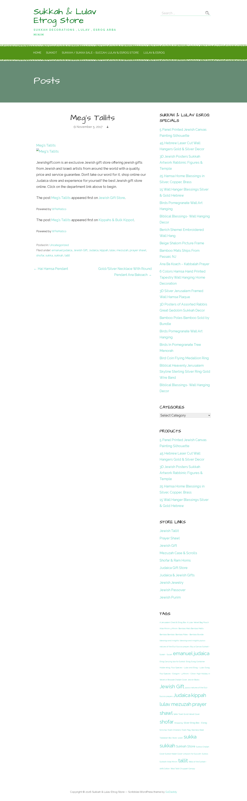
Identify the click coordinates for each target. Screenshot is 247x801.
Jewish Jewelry (171, 583)
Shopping (178, 723)
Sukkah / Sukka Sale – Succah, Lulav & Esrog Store (100, 52)
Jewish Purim (170, 597)
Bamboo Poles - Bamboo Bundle (189, 634)
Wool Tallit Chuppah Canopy (183, 769)
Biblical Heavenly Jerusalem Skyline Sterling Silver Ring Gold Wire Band (185, 371)
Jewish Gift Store (111, 198)
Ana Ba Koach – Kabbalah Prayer (184, 264)
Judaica (93, 250)
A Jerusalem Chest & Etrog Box (173, 622)
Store (174, 738)
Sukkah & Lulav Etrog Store (65, 16)
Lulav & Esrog (154, 52)
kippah (104, 250)
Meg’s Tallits (61, 198)
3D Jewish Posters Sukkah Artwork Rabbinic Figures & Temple (181, 162)
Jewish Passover (173, 590)
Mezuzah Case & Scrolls (178, 553)
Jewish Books (193, 680)
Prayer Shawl (170, 538)
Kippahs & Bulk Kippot (116, 220)
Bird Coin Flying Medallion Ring (184, 358)
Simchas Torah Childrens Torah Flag (175, 730)
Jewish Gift (81, 250)
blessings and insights (169, 641)
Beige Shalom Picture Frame (182, 243)
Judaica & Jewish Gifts (177, 575)
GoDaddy (171, 791)
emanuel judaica (62, 250)
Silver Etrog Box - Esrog (195, 723)
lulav (112, 250)
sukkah (58, 255)
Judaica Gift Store (174, 568)
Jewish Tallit (169, 531)
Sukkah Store (185, 746)
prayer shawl (138, 250)
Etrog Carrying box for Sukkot (172, 662)
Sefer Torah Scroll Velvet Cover (187, 714)
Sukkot (51, 52)
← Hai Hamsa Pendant (51, 269)
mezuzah (122, 250)
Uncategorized (59, 245)
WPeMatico (59, 209)
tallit (67, 255)
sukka (49, 255)
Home (37, 52)
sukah (180, 738)
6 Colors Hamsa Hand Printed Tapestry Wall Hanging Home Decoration (182, 277)
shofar (40, 255)
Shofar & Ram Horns (175, 560)
